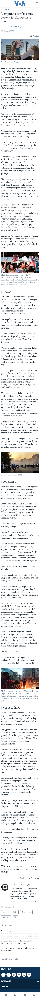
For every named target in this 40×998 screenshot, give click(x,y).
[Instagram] (15, 995)
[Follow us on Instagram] (14, 975)
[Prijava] (29, 975)
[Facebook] (6, 995)
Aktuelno (5, 10)
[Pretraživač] (34, 995)
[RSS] (24, 975)
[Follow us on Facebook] (3, 975)
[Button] (34, 36)
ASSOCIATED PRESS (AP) (11, 27)
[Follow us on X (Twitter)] (8, 975)
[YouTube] (24, 995)
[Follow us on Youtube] (19, 975)
